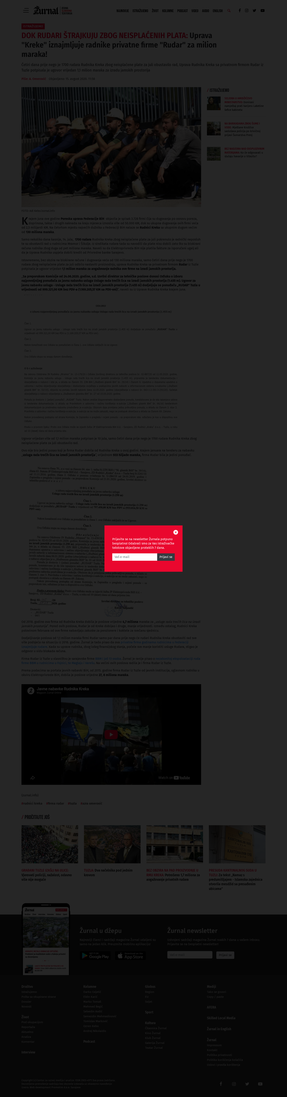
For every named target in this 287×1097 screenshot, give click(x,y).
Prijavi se (166, 557)
